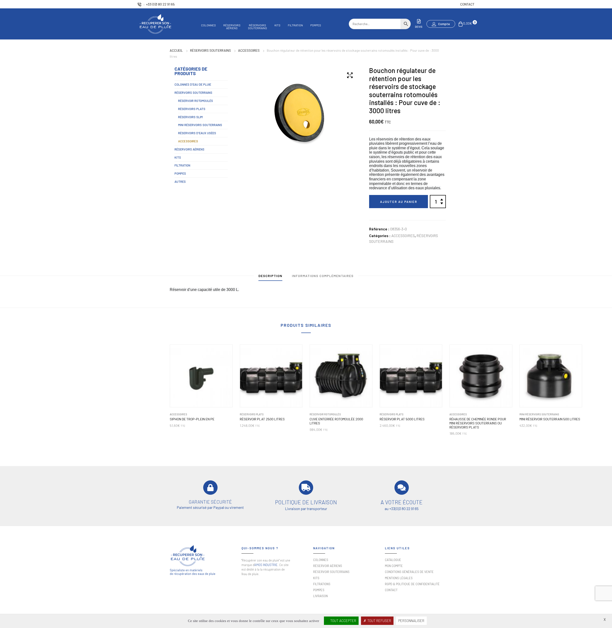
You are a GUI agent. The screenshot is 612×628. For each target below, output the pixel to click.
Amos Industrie (266, 565)
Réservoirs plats (191, 109)
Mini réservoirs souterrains (200, 125)
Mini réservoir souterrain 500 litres (549, 419)
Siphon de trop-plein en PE (192, 419)
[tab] (270, 277)
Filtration (295, 25)
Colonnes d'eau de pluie (193, 84)
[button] (440, 24)
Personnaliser (411, 620)
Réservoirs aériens (189, 149)
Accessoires (249, 50)
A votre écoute (401, 502)
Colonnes (208, 25)
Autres (180, 181)
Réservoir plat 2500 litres (262, 419)
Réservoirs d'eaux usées (197, 133)
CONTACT (467, 4)
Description (270, 276)
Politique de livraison (306, 502)
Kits (277, 25)
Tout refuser (378, 620)
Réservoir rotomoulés (195, 101)
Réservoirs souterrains (210, 50)
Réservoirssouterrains (257, 26)
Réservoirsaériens (231, 26)
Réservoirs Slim (190, 117)
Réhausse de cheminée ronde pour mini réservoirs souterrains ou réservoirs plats (477, 423)
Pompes (315, 25)
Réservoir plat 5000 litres (402, 419)
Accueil (176, 50)
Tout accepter (342, 620)
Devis (418, 26)
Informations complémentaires (323, 276)
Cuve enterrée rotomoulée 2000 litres (336, 421)
